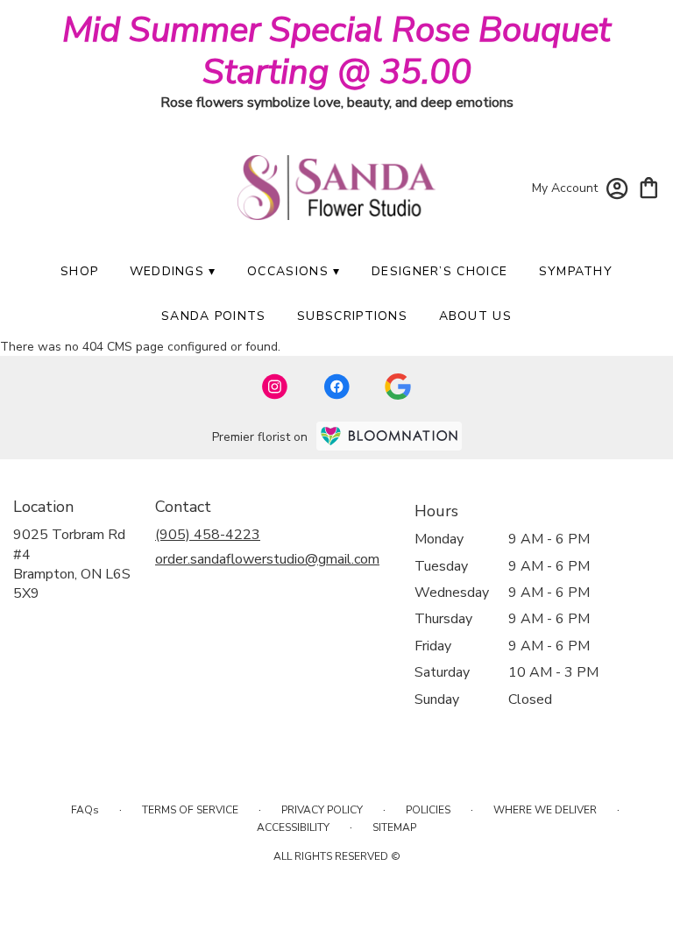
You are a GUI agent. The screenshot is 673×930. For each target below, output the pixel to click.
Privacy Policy (322, 810)
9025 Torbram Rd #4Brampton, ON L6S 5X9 (72, 564)
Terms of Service (190, 810)
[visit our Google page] (398, 386)
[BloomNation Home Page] (389, 436)
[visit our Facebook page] (336, 386)
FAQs (85, 810)
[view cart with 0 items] (649, 186)
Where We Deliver (545, 810)
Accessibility (293, 827)
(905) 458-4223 (207, 534)
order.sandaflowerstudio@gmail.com (267, 559)
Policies (428, 810)
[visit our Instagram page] (275, 386)
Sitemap (394, 827)
